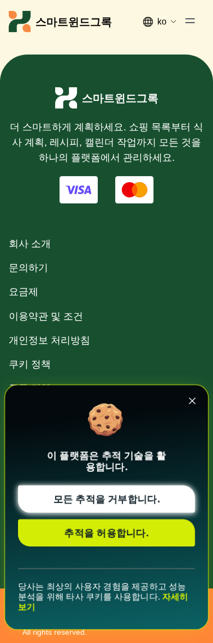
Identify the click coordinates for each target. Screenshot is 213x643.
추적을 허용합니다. (106, 532)
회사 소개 (30, 243)
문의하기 (28, 267)
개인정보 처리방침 (49, 340)
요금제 (23, 291)
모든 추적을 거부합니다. (107, 499)
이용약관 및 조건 (46, 316)
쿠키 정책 (30, 364)
